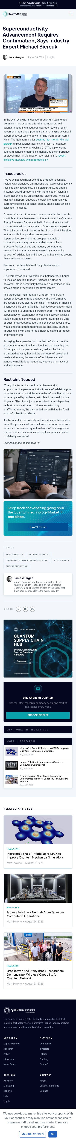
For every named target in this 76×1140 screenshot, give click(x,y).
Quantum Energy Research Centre (27, 560)
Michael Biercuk (39, 554)
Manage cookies (33, 1134)
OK (52, 1134)
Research (13, 849)
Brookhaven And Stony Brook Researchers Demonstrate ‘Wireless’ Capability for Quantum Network (44, 779)
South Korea (61, 560)
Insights (51, 57)
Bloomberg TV (14, 554)
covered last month (47, 139)
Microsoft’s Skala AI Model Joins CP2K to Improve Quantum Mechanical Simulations (44, 749)
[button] (18, 609)
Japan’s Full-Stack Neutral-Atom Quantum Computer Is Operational (41, 763)
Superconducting (17, 566)
